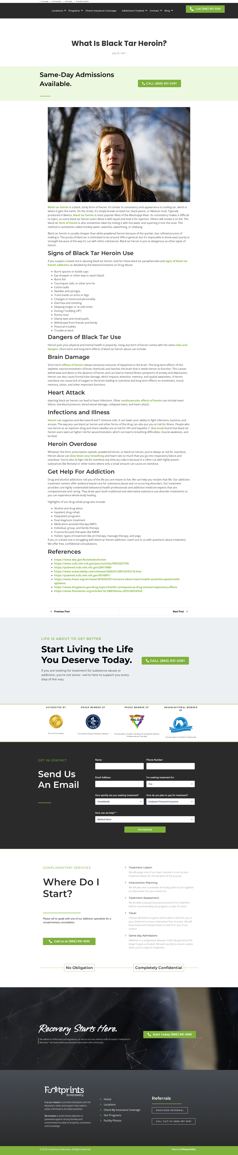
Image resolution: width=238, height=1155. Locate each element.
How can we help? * (106, 812)
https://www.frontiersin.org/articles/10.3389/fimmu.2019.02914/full (98, 591)
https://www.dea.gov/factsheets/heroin (80, 559)
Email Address (104, 777)
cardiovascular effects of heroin (141, 400)
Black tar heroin (58, 207)
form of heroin (68, 223)
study (160, 428)
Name (99, 759)
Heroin (52, 420)
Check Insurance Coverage (100, 10)
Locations (57, 10)
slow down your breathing (87, 456)
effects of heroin (72, 365)
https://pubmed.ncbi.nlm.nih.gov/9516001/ (82, 575)
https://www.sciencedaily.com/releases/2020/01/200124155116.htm (98, 571)
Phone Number (155, 759)
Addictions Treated (133, 10)
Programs (74, 10)
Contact (154, 10)
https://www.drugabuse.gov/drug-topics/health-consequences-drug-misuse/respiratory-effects (115, 587)
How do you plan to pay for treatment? (168, 795)
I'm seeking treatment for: (161, 777)
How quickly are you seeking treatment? (117, 795)
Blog (167, 10)
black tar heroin (83, 215)
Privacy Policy (188, 1149)
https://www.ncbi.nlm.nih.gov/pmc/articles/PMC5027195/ (91, 563)
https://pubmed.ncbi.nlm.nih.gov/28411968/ (83, 567)
